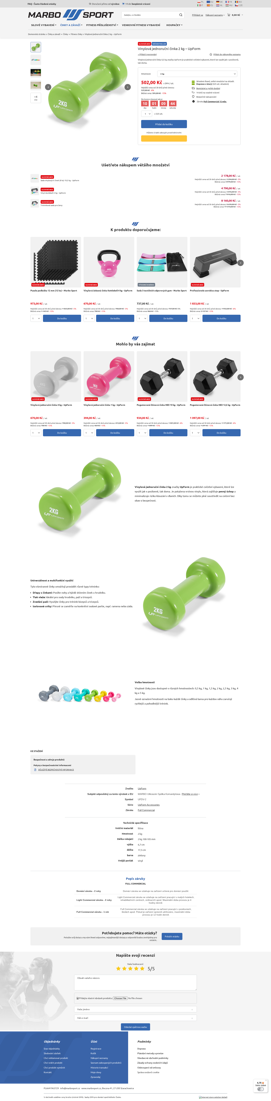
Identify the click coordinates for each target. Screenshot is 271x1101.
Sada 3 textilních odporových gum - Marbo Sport (162, 290)
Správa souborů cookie (148, 1072)
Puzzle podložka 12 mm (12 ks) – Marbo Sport (53, 290)
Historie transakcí (99, 1067)
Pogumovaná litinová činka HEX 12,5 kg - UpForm (215, 404)
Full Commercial (146, 810)
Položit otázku (172, 936)
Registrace (96, 1048)
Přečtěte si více (190, 794)
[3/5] (130, 968)
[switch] (261, 1089)
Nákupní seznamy (99, 1058)
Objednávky (52, 1041)
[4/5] (136, 968)
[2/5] (124, 968)
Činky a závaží (70, 25)
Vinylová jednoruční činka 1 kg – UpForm (104, 404)
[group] (88, 87)
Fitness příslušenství (101, 25)
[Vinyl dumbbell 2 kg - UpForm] (34, 191)
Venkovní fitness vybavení (141, 25)
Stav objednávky (52, 1048)
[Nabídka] (266, 1081)
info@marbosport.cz (70, 1088)
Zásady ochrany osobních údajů (152, 1062)
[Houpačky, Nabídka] (181, 25)
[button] (48, 87)
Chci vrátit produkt (53, 1062)
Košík (93, 1053)
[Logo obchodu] (71, 15)
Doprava (141, 1048)
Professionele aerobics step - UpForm (209, 290)
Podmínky (144, 1041)
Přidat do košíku (164, 124)
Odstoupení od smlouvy (149, 1067)
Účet (94, 1041)
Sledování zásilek (52, 1053)
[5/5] (142, 968)
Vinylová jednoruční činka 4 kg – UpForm (51, 404)
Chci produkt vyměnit (54, 1067)
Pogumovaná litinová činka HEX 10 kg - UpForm (161, 404)
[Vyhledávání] (180, 14)
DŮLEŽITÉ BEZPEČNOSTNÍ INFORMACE (56, 769)
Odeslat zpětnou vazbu (135, 1026)
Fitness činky (76, 34)
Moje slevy (96, 1072)
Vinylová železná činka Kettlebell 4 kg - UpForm (108, 290)
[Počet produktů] (146, 114)
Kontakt (48, 1072)
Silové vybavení (42, 25)
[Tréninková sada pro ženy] (34, 203)
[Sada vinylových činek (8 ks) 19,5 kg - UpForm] (34, 178)
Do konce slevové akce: (152, 99)
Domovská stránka (36, 34)
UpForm (142, 788)
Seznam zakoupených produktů (106, 1062)
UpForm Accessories (149, 805)
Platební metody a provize (150, 1053)
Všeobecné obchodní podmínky (152, 1058)
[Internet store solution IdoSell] (213, 1097)
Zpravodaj (95, 1076)
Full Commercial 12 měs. (215, 101)
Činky (65, 34)
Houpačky (173, 25)
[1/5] (118, 968)
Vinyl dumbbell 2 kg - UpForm (53, 193)
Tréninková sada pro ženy (51, 205)
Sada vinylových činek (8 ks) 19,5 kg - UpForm (60, 180)
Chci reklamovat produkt (56, 1058)
